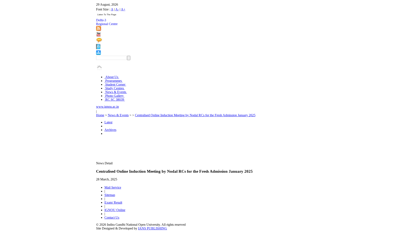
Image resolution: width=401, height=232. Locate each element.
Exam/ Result (113, 202)
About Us (111, 77)
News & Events (115, 92)
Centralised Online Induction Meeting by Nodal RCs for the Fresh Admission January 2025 (195, 115)
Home (100, 115)
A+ (123, 9)
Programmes (113, 80)
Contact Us (111, 217)
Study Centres (114, 88)
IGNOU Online (114, 210)
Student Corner (115, 84)
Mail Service (112, 187)
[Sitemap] (98, 54)
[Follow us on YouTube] (98, 35)
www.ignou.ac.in (107, 106)
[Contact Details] (98, 48)
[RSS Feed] (98, 30)
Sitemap (109, 195)
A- (117, 9)
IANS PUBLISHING (152, 228)
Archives (110, 130)
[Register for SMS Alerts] (99, 42)
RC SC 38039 (114, 99)
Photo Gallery (114, 96)
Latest (108, 122)
